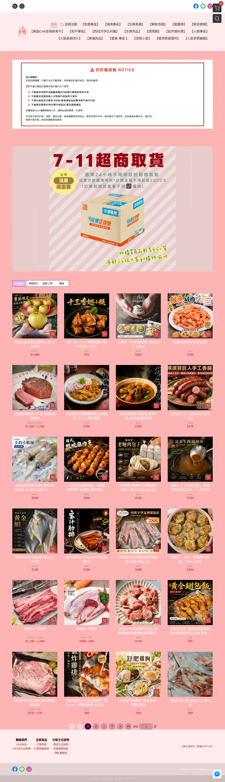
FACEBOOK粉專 (21, 748)
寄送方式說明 (60, 744)
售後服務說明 (60, 748)
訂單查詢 (41, 744)
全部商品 (41, 740)
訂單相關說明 (41, 748)
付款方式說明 (60, 740)
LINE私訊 (21, 744)
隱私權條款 (61, 753)
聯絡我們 (21, 740)
